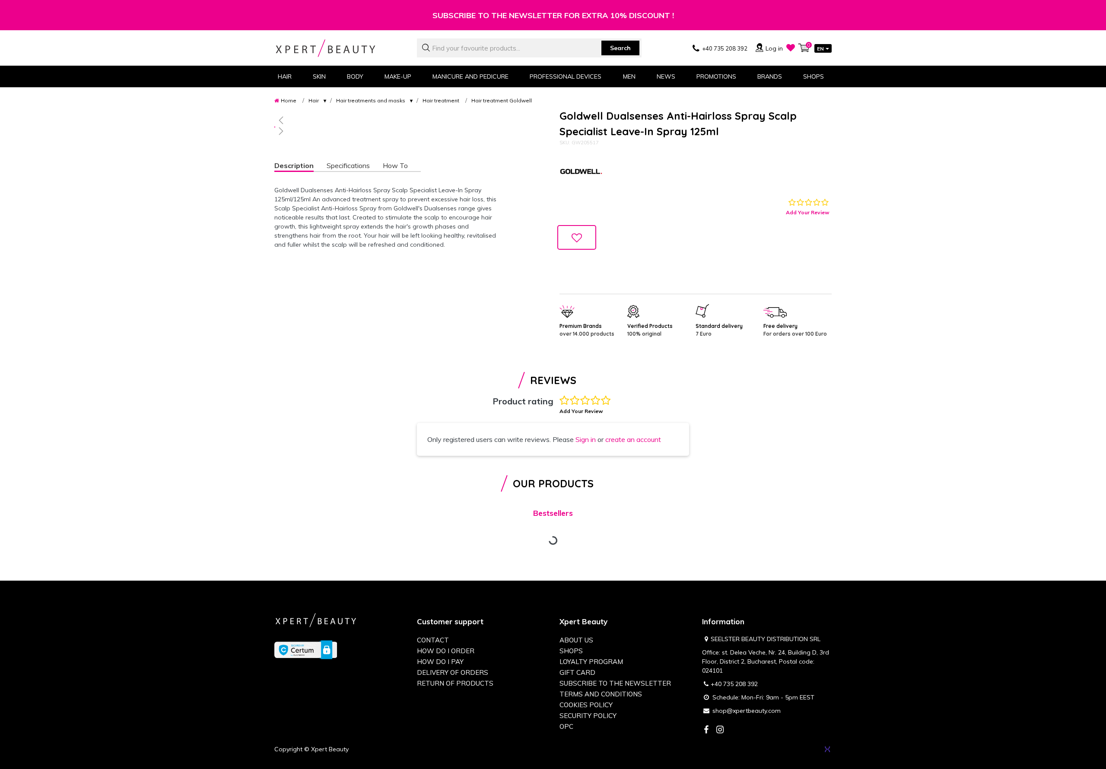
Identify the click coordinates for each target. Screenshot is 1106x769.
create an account (633, 439)
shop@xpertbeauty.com (746, 711)
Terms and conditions (600, 694)
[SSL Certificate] (305, 649)
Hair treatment (441, 100)
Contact (433, 640)
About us (576, 640)
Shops (813, 76)
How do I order (445, 651)
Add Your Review (808, 212)
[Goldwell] (581, 172)
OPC (566, 726)
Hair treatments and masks (370, 100)
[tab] (300, 166)
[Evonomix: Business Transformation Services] (827, 749)
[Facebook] (706, 730)
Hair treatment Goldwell (501, 100)
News (666, 76)
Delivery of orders (452, 672)
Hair (313, 100)
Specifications (348, 165)
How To (395, 165)
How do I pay (440, 662)
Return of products (455, 683)
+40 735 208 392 (734, 684)
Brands (769, 76)
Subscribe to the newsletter (615, 683)
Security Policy (588, 716)
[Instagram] (720, 730)
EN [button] (820, 48)
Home (288, 100)
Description (294, 165)
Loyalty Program (591, 662)
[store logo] (339, 48)
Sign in (585, 439)
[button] (386, 120)
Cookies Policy (586, 705)
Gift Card (577, 672)
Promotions (716, 76)
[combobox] (529, 47)
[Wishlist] (791, 47)
